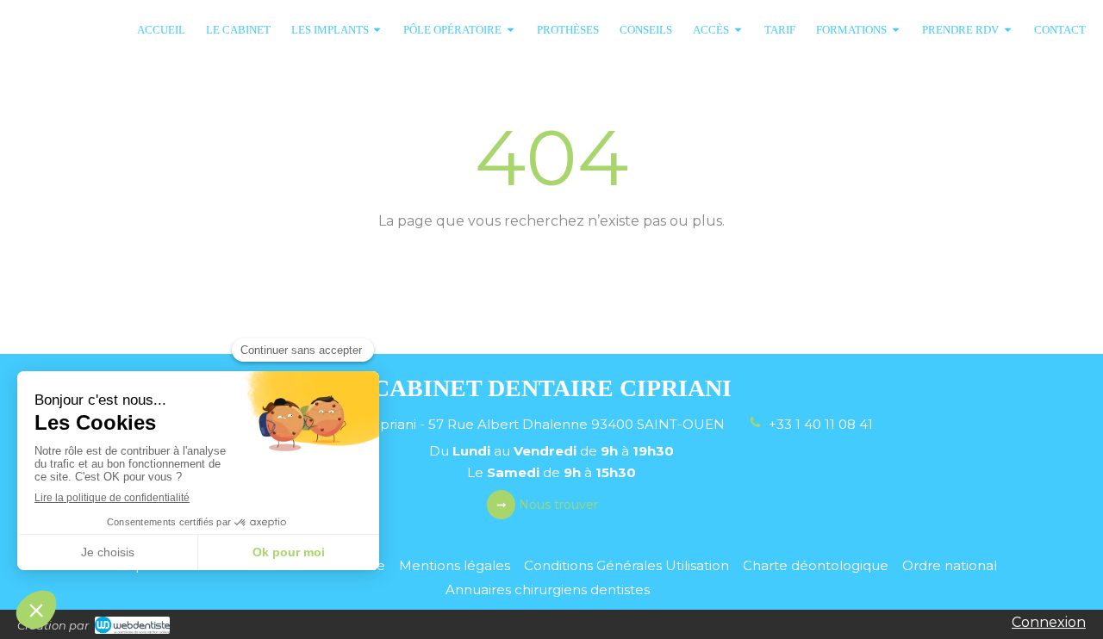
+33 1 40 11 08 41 (821, 424)
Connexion (1049, 622)
